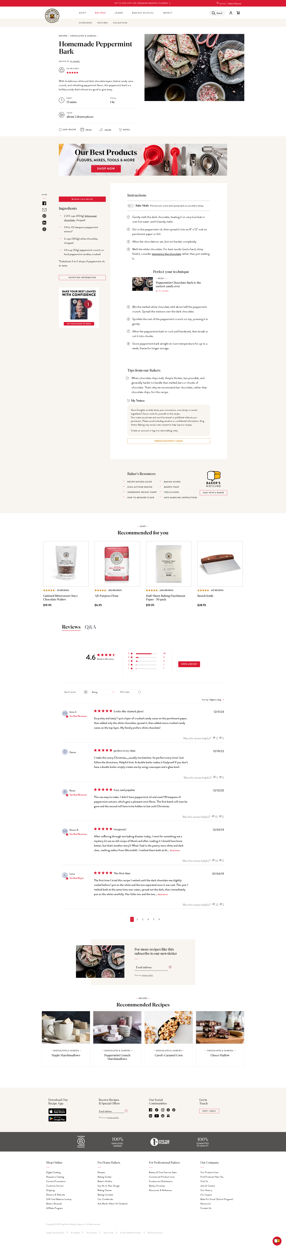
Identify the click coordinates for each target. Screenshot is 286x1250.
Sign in (230, 13)
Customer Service (54, 1186)
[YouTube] (156, 1116)
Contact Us (206, 1208)
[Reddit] (162, 1116)
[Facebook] (150, 1110)
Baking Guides (104, 1177)
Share (107, 130)
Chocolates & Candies (83, 36)
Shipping (50, 1190)
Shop (82, 12)
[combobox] (103, 692)
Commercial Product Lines (162, 1177)
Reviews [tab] (71, 627)
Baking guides (172, 481)
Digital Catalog (53, 1172)
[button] (147, 654)
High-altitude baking (139, 487)
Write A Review (189, 664)
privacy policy (147, 975)
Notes (126, 129)
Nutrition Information (82, 277)
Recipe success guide (139, 481)
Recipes (100, 12)
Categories (85, 22)
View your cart (238, 13)
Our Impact (206, 1195)
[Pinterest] (173, 1110)
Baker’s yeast (171, 487)
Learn (119, 12)
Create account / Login (168, 441)
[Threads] (168, 1110)
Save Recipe (69, 129)
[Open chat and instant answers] (277, 1241)
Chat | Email (209, 1111)
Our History (206, 1190)
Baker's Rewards (234, 3)
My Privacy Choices (155, 1233)
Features (102, 22)
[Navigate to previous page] (127, 919)
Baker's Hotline (105, 1181)
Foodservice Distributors (160, 1181)
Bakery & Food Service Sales (163, 1172)
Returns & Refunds (55, 1195)
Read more (175, 851)
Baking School (143, 12)
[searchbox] (72, 692)
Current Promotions (56, 1181)
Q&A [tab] (90, 627)
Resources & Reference (160, 1190)
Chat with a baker (213, 492)
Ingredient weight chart (142, 492)
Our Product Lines (209, 1172)
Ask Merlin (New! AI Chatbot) (113, 1203)
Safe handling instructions (180, 497)
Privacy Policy (92, 1233)
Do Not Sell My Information (130, 1233)
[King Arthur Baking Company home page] (52, 16)
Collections (120, 22)
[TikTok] (156, 1110)
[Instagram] (162, 1110)
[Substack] (168, 1116)
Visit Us (222, 3)
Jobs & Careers (207, 1186)
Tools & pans (171, 492)
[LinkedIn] (150, 1116)
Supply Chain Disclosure (55, 1233)
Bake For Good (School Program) (216, 1199)
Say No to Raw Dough (109, 1186)
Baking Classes (105, 1190)
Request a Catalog (55, 1177)
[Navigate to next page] (159, 919)
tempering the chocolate (166, 253)
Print (88, 130)
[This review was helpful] (214, 738)
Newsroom (205, 1203)
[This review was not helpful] (220, 738)
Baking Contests (105, 1195)
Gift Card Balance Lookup (59, 1199)
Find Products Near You (212, 1177)
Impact (168, 12)
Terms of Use (109, 1233)
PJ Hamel (75, 61)
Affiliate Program (54, 1208)
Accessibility (75, 1233)
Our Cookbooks (105, 1199)
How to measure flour (140, 497)
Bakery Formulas (157, 1186)
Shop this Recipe (83, 199)
